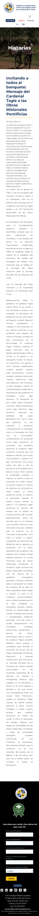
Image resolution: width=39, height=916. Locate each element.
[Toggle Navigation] (30, 16)
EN (17, 24)
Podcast (30, 21)
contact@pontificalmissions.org (18, 909)
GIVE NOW (10, 20)
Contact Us (17, 885)
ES (23, 24)
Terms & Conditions (24, 913)
